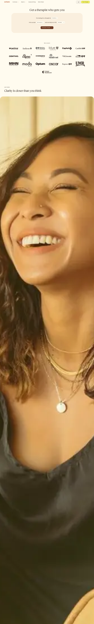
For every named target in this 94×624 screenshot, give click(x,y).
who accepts (32, 22)
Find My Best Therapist (46, 27)
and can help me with (50, 22)
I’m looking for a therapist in (43, 18)
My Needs (60, 22)
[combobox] (55, 18)
